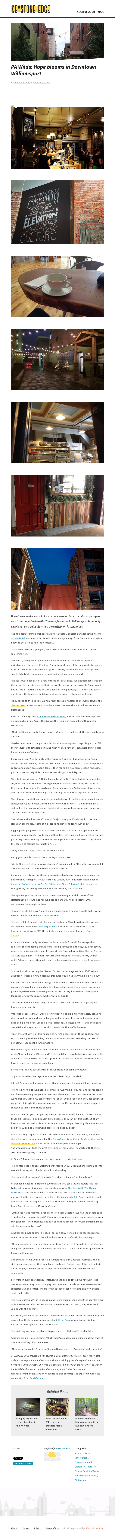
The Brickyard (18, 705)
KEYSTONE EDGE (30, 9)
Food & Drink (81, 1471)
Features (91, 1466)
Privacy (37, 1528)
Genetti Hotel (18, 638)
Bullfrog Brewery (64, 1320)
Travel (94, 1475)
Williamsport (81, 1480)
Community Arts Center (73, 1197)
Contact (25, 1528)
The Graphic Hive (47, 926)
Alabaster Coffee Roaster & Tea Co (29, 884)
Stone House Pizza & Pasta (51, 716)
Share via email (25, 1463)
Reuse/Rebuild (82, 1475)
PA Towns (94, 1471)
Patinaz (52, 884)
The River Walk (75, 1188)
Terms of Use (52, 1528)
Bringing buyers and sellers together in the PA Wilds (27, 1422)
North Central (62, 1448)
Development (81, 1457)
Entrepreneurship (84, 1462)
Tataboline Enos (22, 82)
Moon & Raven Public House (77, 884)
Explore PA (80, 1466)
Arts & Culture (82, 1453)
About (14, 1528)
